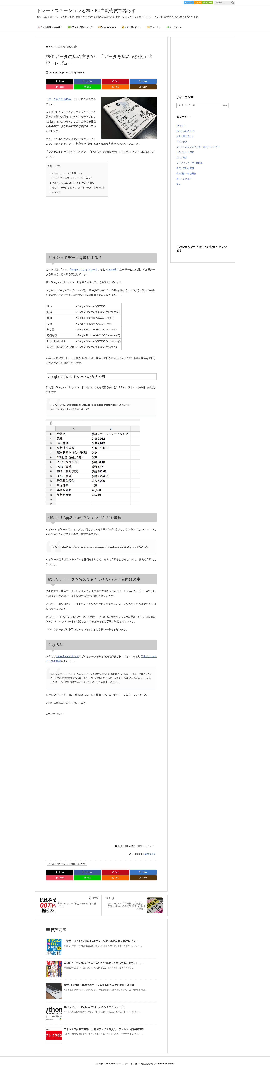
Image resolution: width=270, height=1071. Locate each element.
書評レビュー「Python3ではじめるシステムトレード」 (95, 1007)
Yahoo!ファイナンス (67, 656)
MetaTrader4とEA (185, 131)
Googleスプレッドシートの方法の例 (72, 177)
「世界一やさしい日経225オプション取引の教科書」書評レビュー (101, 941)
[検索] (232, 3)
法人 (178, 184)
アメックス (181, 141)
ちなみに (55, 192)
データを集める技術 (59, 99)
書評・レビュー (145, 846)
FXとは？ (181, 125)
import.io (112, 269)
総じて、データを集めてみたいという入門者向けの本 (77, 187)
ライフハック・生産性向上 (189, 163)
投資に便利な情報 (69, 46)
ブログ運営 (181, 157)
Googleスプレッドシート (84, 269)
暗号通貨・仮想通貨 (186, 173)
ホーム (51, 46)
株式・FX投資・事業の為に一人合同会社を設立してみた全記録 (99, 985)
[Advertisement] (74, 221)
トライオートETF (185, 152)
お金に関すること (185, 136)
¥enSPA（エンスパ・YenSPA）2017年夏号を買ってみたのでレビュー (104, 963)
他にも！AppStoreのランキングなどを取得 (72, 183)
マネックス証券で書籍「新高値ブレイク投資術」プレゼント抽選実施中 (104, 1029)
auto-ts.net (150, 854)
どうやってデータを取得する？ (66, 173)
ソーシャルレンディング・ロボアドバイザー (198, 147)
